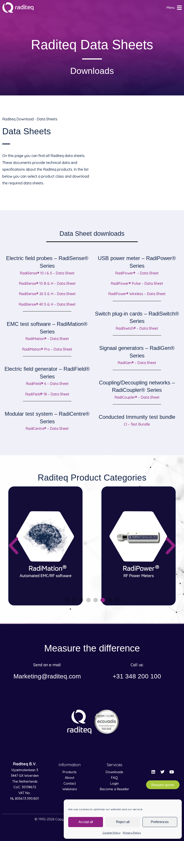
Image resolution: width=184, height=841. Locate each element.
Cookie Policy (111, 832)
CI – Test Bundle (137, 424)
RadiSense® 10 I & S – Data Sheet (47, 273)
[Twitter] (162, 772)
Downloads (114, 772)
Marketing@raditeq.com (47, 676)
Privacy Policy (132, 832)
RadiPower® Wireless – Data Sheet (137, 293)
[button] (13, 546)
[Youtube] (172, 772)
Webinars (69, 789)
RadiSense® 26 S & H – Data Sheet (47, 293)
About (69, 777)
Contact (70, 783)
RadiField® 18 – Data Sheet (47, 394)
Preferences (160, 822)
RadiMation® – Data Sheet (47, 338)
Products (70, 772)
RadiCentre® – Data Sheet (47, 428)
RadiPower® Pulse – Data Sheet (137, 283)
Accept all (86, 822)
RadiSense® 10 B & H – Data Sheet (47, 283)
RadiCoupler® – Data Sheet (137, 397)
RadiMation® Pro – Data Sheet (47, 349)
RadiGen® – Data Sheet (137, 362)
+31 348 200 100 (137, 676)
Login (114, 783)
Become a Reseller (114, 789)
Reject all (122, 822)
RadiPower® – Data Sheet (137, 273)
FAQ (114, 777)
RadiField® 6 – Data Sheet (47, 383)
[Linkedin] (153, 772)
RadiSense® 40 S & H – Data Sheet (47, 304)
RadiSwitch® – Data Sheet (137, 328)
